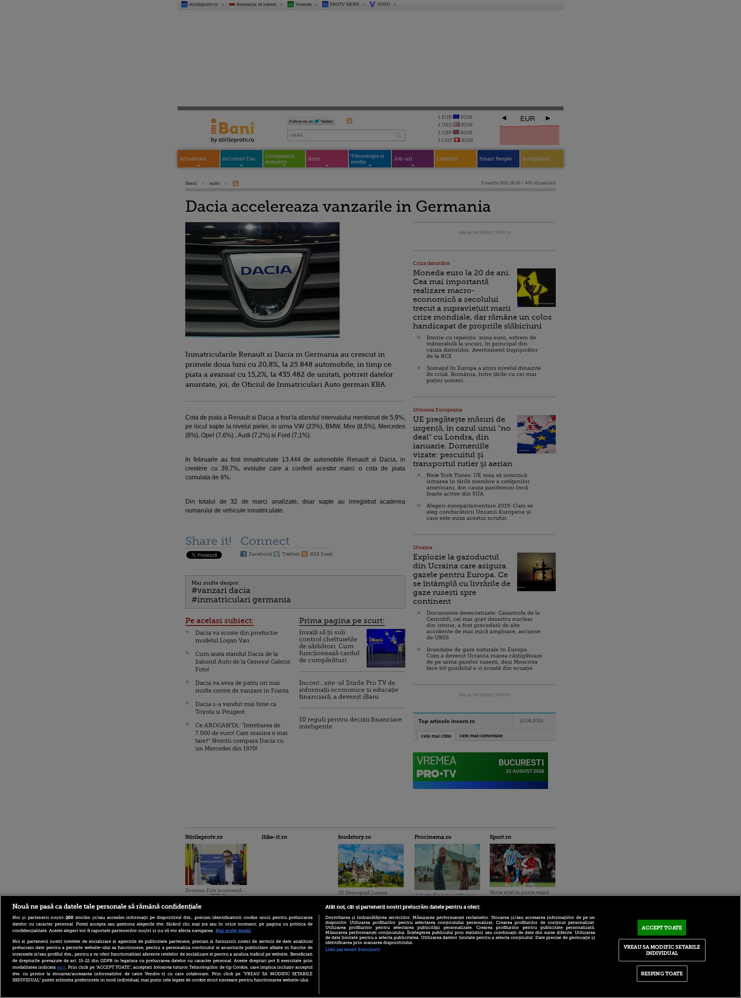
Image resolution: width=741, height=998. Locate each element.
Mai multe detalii (233, 930)
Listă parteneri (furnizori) (352, 949)
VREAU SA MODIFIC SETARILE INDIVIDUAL (662, 950)
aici (61, 967)
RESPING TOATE (662, 973)
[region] (370, 946)
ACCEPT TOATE (662, 927)
